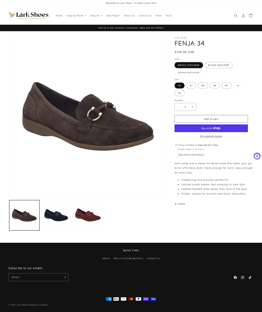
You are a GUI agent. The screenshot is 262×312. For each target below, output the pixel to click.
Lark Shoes (22, 305)
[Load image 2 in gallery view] (56, 215)
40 (226, 85)
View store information (191, 154)
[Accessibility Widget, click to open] (257, 156)
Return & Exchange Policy (128, 258)
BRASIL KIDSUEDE (189, 65)
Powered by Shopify (38, 305)
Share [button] (181, 203)
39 (214, 85)
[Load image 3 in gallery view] (88, 215)
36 (179, 85)
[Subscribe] (64, 277)
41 (240, 86)
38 (202, 85)
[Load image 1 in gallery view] (24, 215)
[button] (76, 15)
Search (106, 258)
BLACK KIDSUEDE (218, 65)
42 (179, 93)
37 (191, 85)
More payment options (211, 136)
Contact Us (153, 258)
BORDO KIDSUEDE (190, 73)
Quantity (179, 100)
